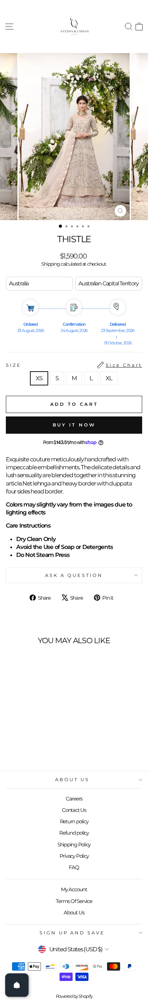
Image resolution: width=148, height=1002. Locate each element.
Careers (74, 798)
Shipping (50, 264)
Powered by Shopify (74, 996)
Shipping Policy (74, 844)
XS (39, 378)
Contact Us (74, 810)
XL (109, 378)
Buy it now (74, 425)
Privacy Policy (74, 856)
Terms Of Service (74, 901)
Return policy (74, 821)
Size (74, 365)
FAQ (74, 867)
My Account (74, 889)
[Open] (17, 985)
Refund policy (74, 832)
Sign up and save (72, 932)
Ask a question (74, 575)
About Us (72, 779)
